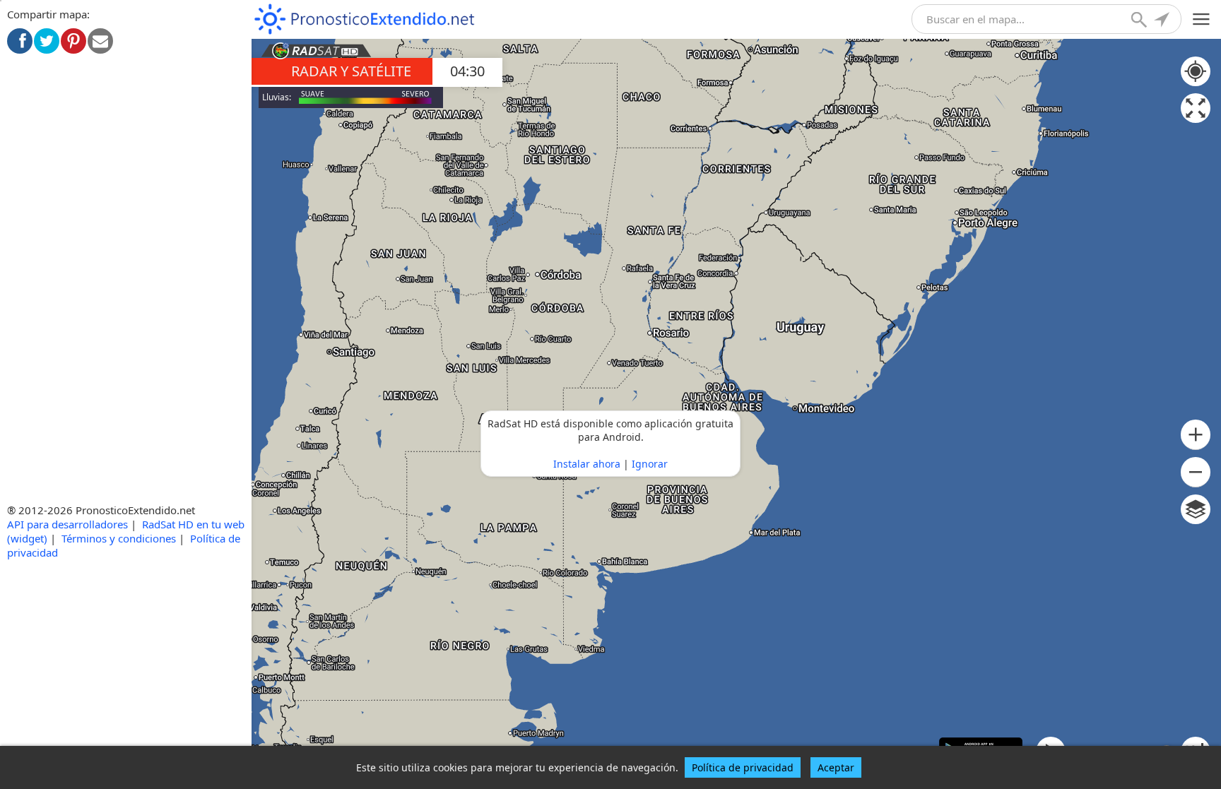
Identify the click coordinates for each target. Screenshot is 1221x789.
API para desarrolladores (67, 524)
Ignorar (650, 463)
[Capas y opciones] (1195, 509)
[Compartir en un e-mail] (100, 41)
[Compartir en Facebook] (20, 41)
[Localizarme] (1163, 21)
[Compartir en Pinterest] (73, 41)
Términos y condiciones (118, 538)
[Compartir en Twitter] (46, 41)
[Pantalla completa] (1195, 108)
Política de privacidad (743, 767)
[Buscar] (1140, 21)
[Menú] (1201, 19)
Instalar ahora (586, 463)
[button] (1195, 435)
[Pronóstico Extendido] (365, 19)
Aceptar (836, 767)
